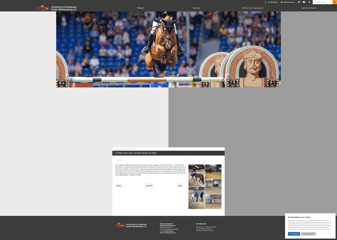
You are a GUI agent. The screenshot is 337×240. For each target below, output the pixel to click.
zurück (119, 185)
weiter (180, 185)
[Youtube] (304, 2)
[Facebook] (299, 2)
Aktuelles (125, 149)
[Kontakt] (309, 2)
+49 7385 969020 (168, 231)
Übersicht (149, 185)
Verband (117, 149)
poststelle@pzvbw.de (169, 232)
